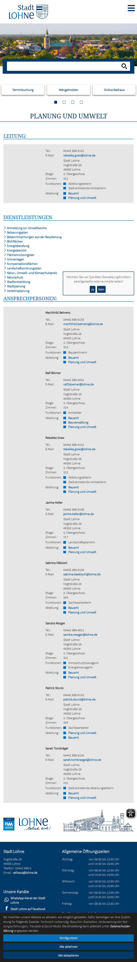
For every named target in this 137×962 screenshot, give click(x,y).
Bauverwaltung (78, 422)
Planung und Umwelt (82, 198)
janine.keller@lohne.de (78, 514)
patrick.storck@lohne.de (79, 699)
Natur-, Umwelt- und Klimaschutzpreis (31, 273)
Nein (101, 289)
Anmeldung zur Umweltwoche (26, 228)
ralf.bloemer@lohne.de (78, 384)
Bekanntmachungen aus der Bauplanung (34, 237)
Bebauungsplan (17, 232)
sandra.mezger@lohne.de (80, 634)
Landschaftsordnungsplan (23, 268)
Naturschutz (14, 277)
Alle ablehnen (69, 947)
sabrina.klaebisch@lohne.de (82, 574)
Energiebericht (16, 250)
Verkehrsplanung (17, 291)
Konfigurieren (68, 938)
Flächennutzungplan (20, 255)
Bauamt (73, 193)
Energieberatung (17, 246)
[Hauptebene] (28, 12)
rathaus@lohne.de (25, 872)
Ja (92, 289)
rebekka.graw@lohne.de (79, 155)
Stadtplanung (15, 286)
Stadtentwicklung (18, 282)
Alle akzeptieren (68, 955)
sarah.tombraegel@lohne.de (82, 760)
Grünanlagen (15, 259)
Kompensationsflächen (22, 264)
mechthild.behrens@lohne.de (83, 324)
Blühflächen (14, 241)
